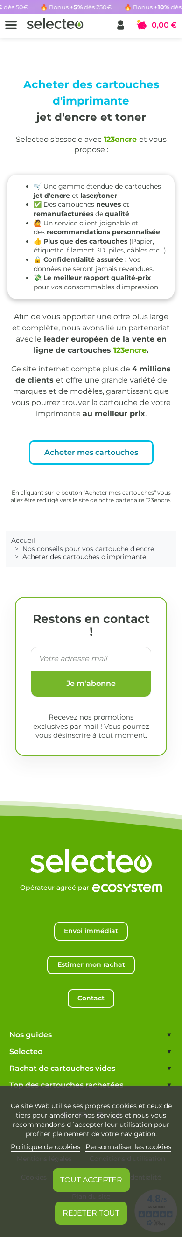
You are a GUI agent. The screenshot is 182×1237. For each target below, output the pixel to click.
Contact (91, 998)
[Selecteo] (91, 851)
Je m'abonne (91, 683)
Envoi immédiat (91, 931)
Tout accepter (91, 1179)
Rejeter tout (91, 1213)
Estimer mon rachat (91, 964)
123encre (120, 139)
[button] (120, 25)
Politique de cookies (45, 1146)
